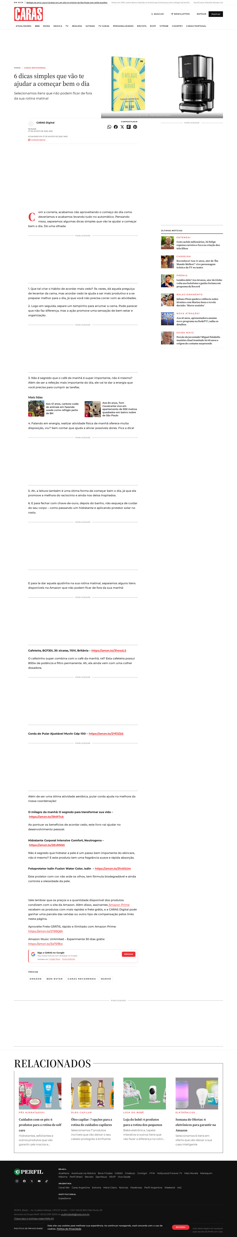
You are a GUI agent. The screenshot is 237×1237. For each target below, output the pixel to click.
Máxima (63, 1176)
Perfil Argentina (153, 1187)
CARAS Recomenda (35, 68)
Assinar (215, 14)
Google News (54, 959)
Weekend (169, 1187)
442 (179, 1187)
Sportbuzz (101, 1176)
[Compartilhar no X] (122, 127)
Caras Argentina (81, 1187)
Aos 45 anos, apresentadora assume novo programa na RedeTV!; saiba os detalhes (197, 321)
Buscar (159, 14)
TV (67, 26)
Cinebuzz (130, 1173)
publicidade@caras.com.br (75, 1214)
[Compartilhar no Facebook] (115, 127)
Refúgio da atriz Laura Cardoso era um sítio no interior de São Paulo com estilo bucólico (66, 2)
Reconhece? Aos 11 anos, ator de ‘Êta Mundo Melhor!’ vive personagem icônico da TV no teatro (197, 264)
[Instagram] (17, 1181)
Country (177, 26)
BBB (37, 26)
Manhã (106, 979)
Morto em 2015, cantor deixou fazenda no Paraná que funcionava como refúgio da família (150, 2)
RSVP (153, 26)
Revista (141, 26)
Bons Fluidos (105, 1173)
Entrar (201, 14)
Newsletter (182, 14)
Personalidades (123, 26)
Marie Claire (110, 1187)
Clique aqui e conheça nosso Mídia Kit (34, 1218)
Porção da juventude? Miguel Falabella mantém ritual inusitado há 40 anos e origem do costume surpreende (198, 340)
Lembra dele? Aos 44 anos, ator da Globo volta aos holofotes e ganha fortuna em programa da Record (199, 283)
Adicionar (128, 954)
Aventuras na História (83, 1173)
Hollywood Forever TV (169, 1173)
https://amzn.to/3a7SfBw (45, 943)
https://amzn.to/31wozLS (108, 650)
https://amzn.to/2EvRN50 (47, 845)
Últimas (90, 26)
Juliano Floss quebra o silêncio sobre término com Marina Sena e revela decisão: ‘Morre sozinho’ (197, 302)
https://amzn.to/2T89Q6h (45, 931)
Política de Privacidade (28, 1228)
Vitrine (164, 26)
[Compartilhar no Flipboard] (128, 127)
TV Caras (104, 26)
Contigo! (142, 1173)
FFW (152, 1173)
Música (58, 26)
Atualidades (23, 26)
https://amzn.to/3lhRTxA (46, 816)
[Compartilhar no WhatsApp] (109, 127)
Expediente (65, 1198)
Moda (46, 26)
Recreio (89, 1176)
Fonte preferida (68, 959)
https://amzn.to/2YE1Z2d (106, 733)
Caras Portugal (196, 26)
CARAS (119, 1173)
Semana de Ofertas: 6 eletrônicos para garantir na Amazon (196, 1124)
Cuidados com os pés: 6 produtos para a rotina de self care (40, 1124)
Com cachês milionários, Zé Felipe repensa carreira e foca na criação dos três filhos (198, 245)
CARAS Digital (45, 122)
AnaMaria (64, 1173)
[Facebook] (24, 1181)
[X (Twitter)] (32, 1181)
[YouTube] (39, 1181)
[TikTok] (46, 1181)
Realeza (77, 26)
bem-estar (55, 979)
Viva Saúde (124, 1176)
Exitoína (96, 1187)
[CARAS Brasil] (28, 14)
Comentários (38, 140)
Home (17, 68)
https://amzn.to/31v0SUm (113, 868)
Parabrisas (136, 1187)
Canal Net (64, 1187)
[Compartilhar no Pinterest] (135, 127)
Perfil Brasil (76, 1176)
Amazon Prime (118, 904)
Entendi (181, 1227)
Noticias (123, 1187)
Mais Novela (191, 1173)
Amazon (36, 979)
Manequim (206, 1173)
